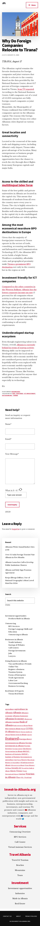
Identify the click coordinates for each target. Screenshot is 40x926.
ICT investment (29, 393)
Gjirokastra (27, 749)
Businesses (16, 391)
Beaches (20, 865)
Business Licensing (16, 686)
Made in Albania (20, 898)
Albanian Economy (14, 719)
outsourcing (7, 395)
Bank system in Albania (20, 725)
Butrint (23, 728)
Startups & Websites (16, 645)
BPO (13, 393)
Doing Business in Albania (16, 661)
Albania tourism (12, 722)
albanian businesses (20, 716)
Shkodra (13, 771)
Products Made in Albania (19, 619)
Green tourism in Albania (14, 751)
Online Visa (13, 667)
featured (19, 393)
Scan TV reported (25, 89)
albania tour (28, 719)
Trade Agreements (16, 678)
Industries (20, 893)
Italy (15, 760)
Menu (33, 5)
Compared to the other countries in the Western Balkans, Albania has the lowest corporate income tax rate (19, 290)
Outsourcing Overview (20, 832)
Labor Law (12, 680)
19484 (7, 605)
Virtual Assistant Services (20, 847)
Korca (19, 760)
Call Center (20, 842)
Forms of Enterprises (17, 675)
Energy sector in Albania (18, 734)
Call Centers (13, 648)
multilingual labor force (17, 185)
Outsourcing (10, 623)
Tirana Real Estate (16, 694)
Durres (17, 732)
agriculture (9, 709)
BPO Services (14, 626)
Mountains (20, 870)
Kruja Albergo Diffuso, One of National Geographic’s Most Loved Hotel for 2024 (19, 580)
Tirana (15, 395)
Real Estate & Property (14, 691)
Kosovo (24, 760)
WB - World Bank (26, 777)
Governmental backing (18, 683)
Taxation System (15, 672)
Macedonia (30, 760)
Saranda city (16, 768)
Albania (17, 712)
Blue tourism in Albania (13, 728)
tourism (22, 774)
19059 (7, 512)
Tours (20, 875)
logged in (15, 529)
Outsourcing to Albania (18, 635)
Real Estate (20, 904)
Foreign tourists (17, 748)
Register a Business (16, 669)
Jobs (10, 653)
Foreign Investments (16, 651)
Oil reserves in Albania (17, 765)
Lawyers (12, 656)
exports (29, 734)
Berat (30, 725)
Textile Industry (15, 642)
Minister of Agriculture (12, 762)
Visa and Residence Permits (19, 664)
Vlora (18, 777)
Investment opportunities (15, 616)
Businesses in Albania (14, 639)
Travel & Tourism (20, 860)
